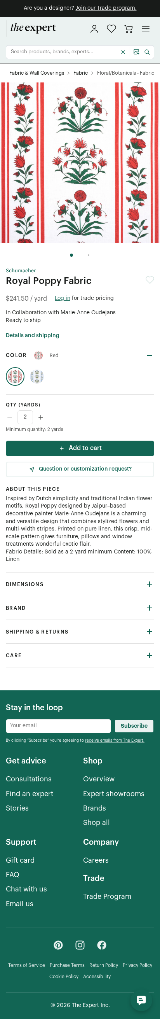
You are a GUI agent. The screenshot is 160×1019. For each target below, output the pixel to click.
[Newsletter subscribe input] (58, 726)
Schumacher (21, 271)
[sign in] (94, 28)
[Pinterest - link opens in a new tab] (58, 945)
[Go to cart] (128, 28)
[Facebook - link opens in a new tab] (101, 945)
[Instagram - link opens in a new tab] (80, 945)
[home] (31, 28)
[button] (111, 28)
